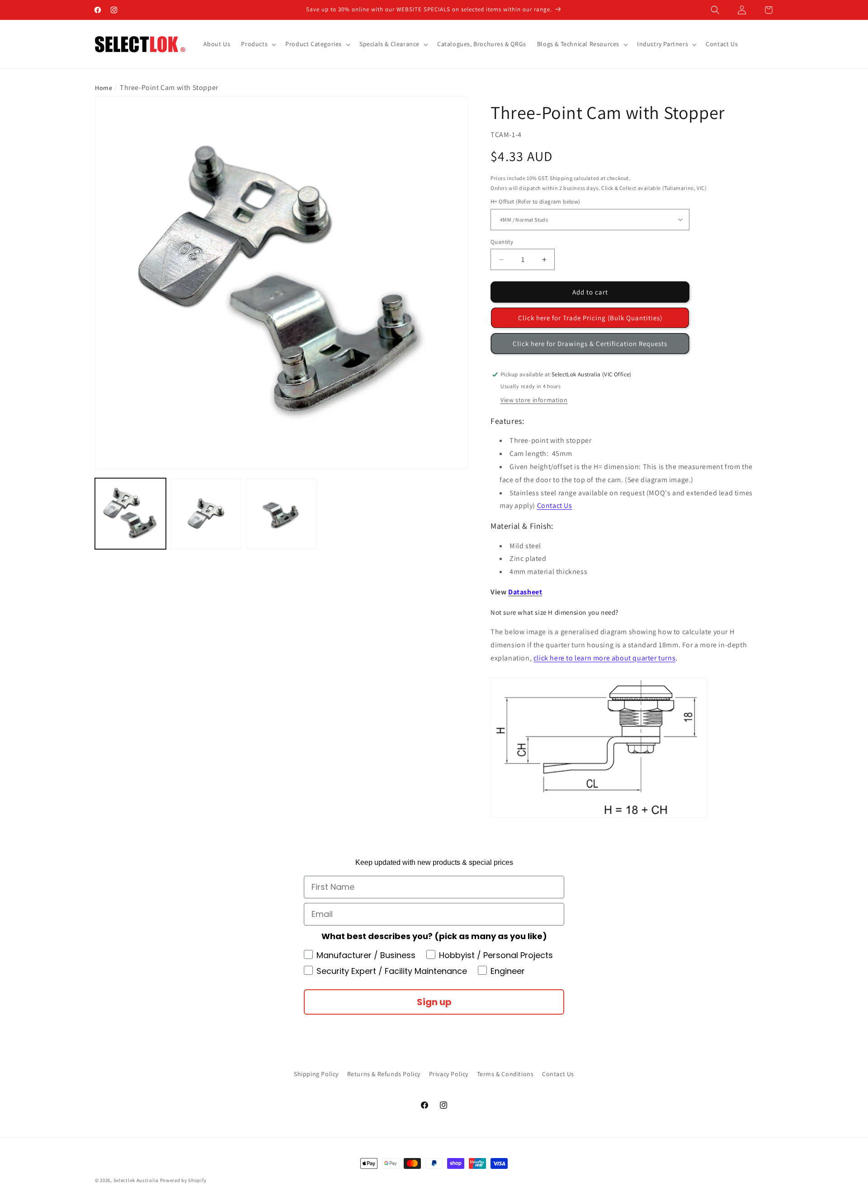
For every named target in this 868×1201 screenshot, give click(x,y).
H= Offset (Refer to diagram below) (535, 201)
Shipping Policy (316, 1074)
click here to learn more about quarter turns (604, 658)
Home (103, 88)
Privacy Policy (448, 1074)
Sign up (434, 1002)
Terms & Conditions (505, 1074)
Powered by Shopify (183, 1180)
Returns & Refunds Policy (383, 1074)
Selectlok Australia (136, 1180)
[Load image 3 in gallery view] (281, 513)
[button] (715, 10)
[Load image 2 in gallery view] (205, 513)
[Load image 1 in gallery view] (130, 513)
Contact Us (554, 505)
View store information (533, 400)
